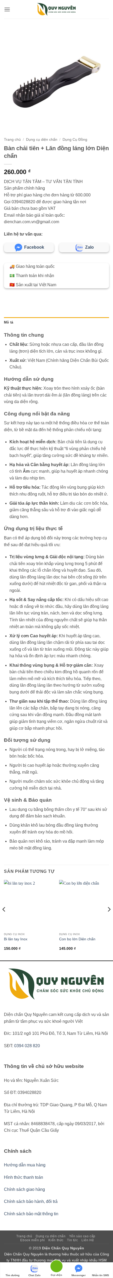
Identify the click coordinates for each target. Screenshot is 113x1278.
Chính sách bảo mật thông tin (31, 1214)
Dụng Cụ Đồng (75, 140)
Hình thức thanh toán (23, 1177)
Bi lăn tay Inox (15, 939)
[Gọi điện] (56, 1267)
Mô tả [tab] (8, 322)
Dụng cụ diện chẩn (41, 140)
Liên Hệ (87, 1240)
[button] (7, 9)
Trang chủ (12, 140)
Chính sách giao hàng (24, 1189)
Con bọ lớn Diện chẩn (77, 939)
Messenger (78, 1275)
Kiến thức (56, 1240)
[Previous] (4, 919)
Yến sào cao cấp (82, 1236)
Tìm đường (12, 1275)
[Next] (109, 919)
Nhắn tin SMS (100, 1275)
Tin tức (72, 1240)
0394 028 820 (27, 1046)
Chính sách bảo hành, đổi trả (31, 1201)
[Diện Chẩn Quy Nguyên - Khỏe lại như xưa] (56, 9)
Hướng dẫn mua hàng (24, 1165)
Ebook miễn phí (32, 1240)
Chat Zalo (34, 1275)
